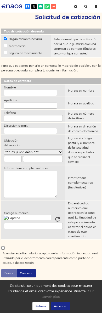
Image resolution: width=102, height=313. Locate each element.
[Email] (40, 6)
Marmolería (17, 46)
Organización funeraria (25, 39)
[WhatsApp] (47, 6)
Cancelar (26, 273)
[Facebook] (27, 6)
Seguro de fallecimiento (25, 53)
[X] (34, 6)
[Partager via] (53, 6)
